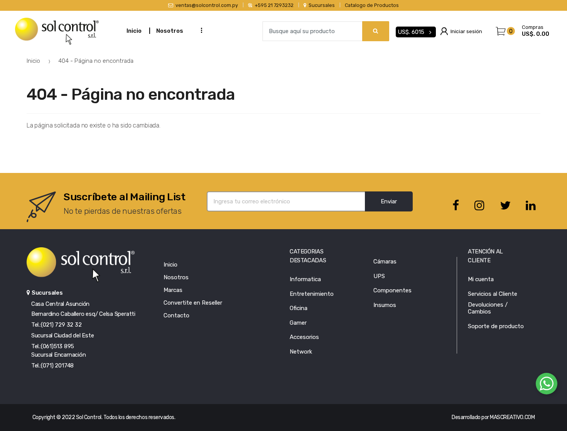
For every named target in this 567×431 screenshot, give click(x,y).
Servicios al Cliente (492, 293)
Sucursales (322, 5)
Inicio (134, 30)
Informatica (305, 279)
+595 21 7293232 (274, 5)
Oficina (298, 308)
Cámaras (385, 261)
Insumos (384, 305)
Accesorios (304, 337)
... (199, 30)
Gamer (298, 322)
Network (301, 351)
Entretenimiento (312, 293)
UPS (379, 276)
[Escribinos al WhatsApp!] (546, 385)
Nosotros (169, 30)
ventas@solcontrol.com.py (207, 5)
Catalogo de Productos (372, 5)
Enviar (389, 201)
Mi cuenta (481, 279)
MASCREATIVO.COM (512, 417)
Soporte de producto (496, 326)
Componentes (392, 290)
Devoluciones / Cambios (488, 308)
